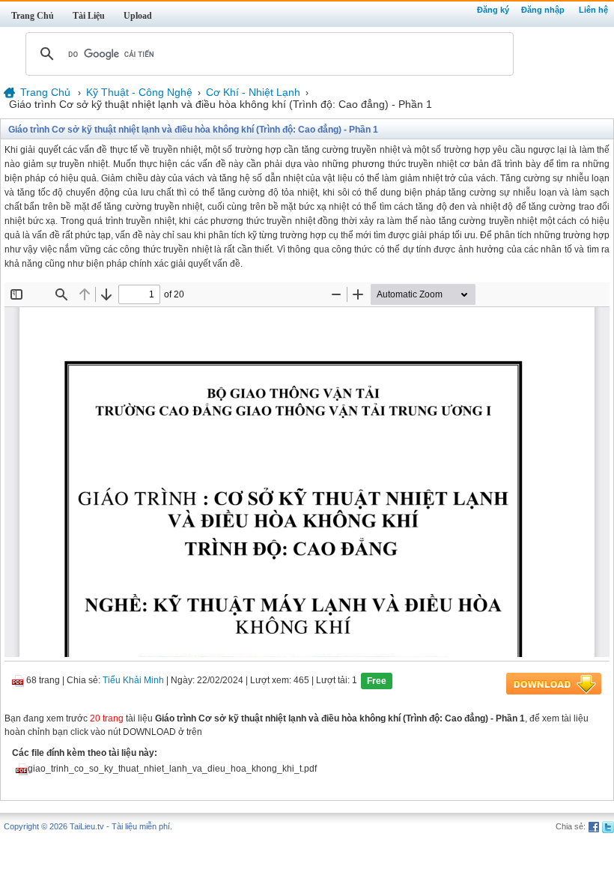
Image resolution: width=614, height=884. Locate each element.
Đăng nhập (543, 9)
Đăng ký (493, 9)
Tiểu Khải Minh (133, 681)
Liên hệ (593, 9)
